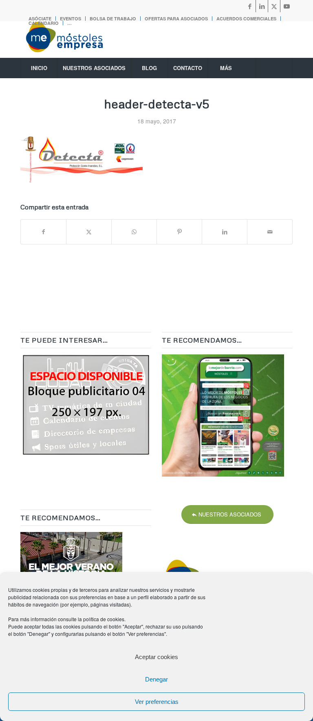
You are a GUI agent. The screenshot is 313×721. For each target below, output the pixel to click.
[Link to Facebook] (250, 6)
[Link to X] (274, 6)
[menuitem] (113, 18)
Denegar (156, 679)
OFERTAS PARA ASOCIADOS (176, 18)
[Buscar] (274, 68)
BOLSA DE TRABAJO (113, 18)
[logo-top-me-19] (71, 39)
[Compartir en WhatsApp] (134, 232)
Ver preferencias (157, 701)
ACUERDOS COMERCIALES (246, 18)
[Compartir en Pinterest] (179, 232)
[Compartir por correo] (269, 232)
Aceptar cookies (156, 656)
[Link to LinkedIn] (262, 6)
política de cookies (103, 618)
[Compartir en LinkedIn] (224, 232)
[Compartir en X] (88, 232)
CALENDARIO (44, 23)
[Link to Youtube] (286, 6)
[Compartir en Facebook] (43, 232)
